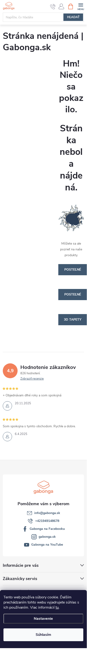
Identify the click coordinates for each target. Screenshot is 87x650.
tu (57, 607)
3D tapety (72, 319)
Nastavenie (43, 618)
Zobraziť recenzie (32, 379)
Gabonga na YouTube (47, 544)
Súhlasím (43, 634)
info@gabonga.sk (47, 513)
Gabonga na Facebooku (47, 529)
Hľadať (73, 17)
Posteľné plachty (72, 296)
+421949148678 (47, 521)
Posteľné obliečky (72, 271)
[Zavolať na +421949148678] (53, 6)
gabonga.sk (47, 536)
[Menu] (81, 6)
